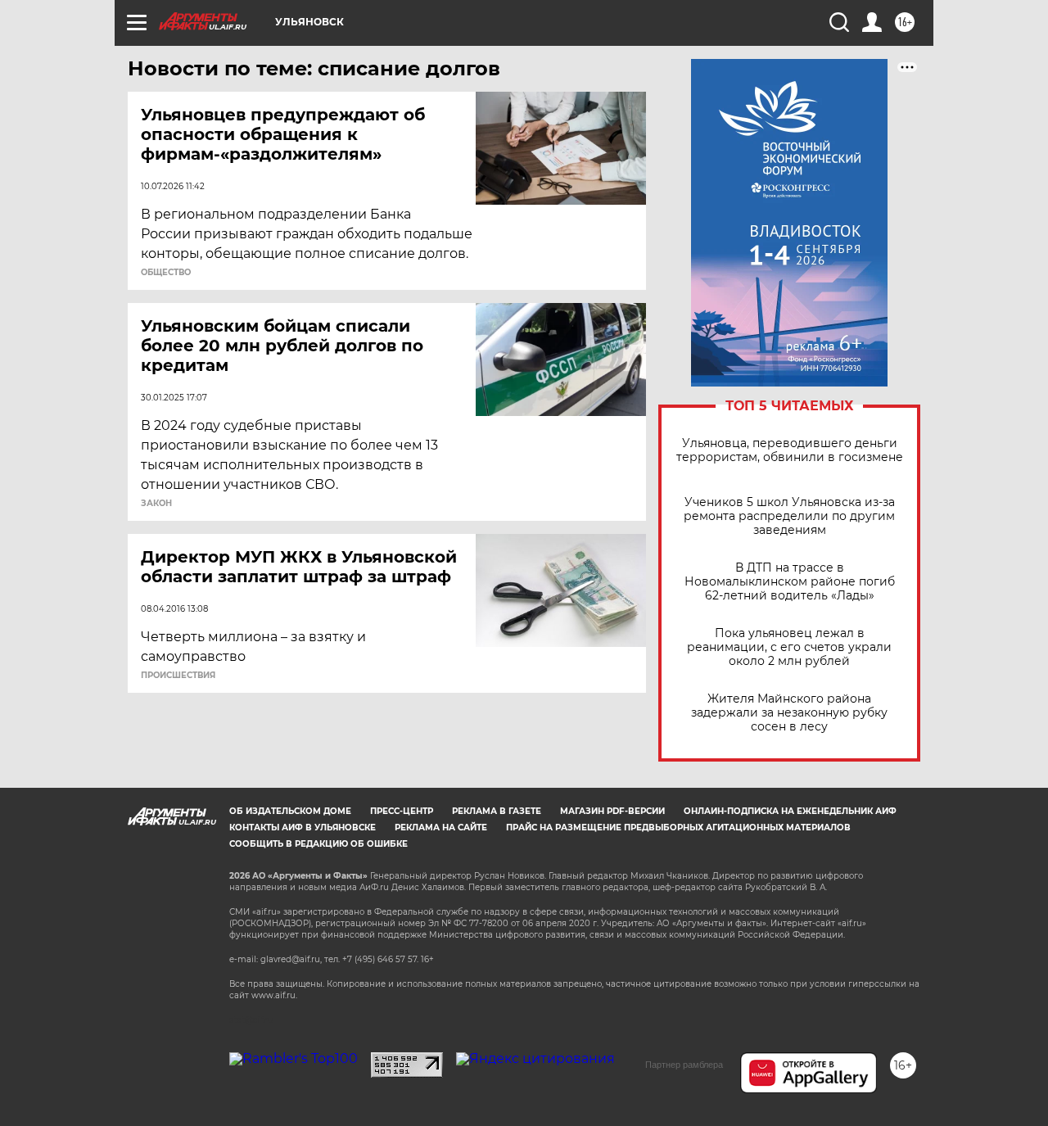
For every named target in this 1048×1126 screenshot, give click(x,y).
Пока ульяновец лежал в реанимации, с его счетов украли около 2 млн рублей (789, 647)
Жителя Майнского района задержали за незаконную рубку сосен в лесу (789, 713)
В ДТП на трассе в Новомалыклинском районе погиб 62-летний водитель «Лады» (789, 582)
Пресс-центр (401, 811)
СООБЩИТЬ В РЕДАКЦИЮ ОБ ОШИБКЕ (318, 844)
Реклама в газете (496, 811)
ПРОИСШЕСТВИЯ (178, 676)
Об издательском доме (290, 811)
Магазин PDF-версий (612, 811)
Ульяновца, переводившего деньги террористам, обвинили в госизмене (789, 450)
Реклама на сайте (441, 827)
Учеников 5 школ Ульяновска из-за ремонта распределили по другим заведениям (789, 516)
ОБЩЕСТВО (166, 273)
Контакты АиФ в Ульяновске (302, 827)
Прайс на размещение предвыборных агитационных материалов (678, 827)
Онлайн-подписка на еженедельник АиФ (790, 811)
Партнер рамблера (684, 1064)
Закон (156, 504)
